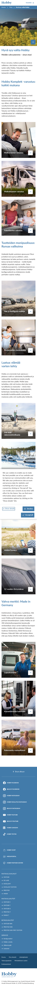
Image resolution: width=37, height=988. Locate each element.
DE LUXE (6, 880)
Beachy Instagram (13, 808)
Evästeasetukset (6, 964)
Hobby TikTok (12, 834)
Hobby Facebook (13, 783)
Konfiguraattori (8, 938)
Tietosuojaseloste (6, 960)
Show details (10, 509)
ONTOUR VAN (8, 923)
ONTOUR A (7, 908)
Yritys (10, 7)
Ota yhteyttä (12, 957)
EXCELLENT (7, 883)
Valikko (28, 2)
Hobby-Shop (11, 850)
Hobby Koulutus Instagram (17, 802)
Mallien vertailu (8, 942)
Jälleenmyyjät (7, 945)
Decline (30, 509)
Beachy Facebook (13, 789)
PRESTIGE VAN (8, 927)
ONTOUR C (7, 902)
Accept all (29, 515)
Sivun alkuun (19, 772)
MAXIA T (6, 915)
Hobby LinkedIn (12, 827)
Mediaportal (11, 856)
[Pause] (33, 42)
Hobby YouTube (12, 815)
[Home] (7, 2)
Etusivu (4, 7)
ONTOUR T (7, 905)
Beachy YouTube (12, 821)
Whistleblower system (21, 960)
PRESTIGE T (7, 912)
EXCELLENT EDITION (10, 887)
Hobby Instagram (13, 795)
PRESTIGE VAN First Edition (13, 930)
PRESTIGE (7, 890)
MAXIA (6, 893)
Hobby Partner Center (15, 863)
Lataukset (6, 948)
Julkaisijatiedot (23, 957)
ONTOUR (6, 877)
